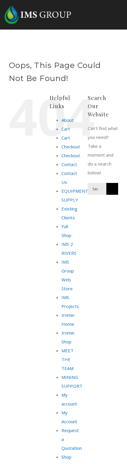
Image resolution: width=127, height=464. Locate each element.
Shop (66, 457)
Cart (65, 129)
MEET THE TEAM (67, 359)
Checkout (70, 147)
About (67, 120)
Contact (69, 164)
